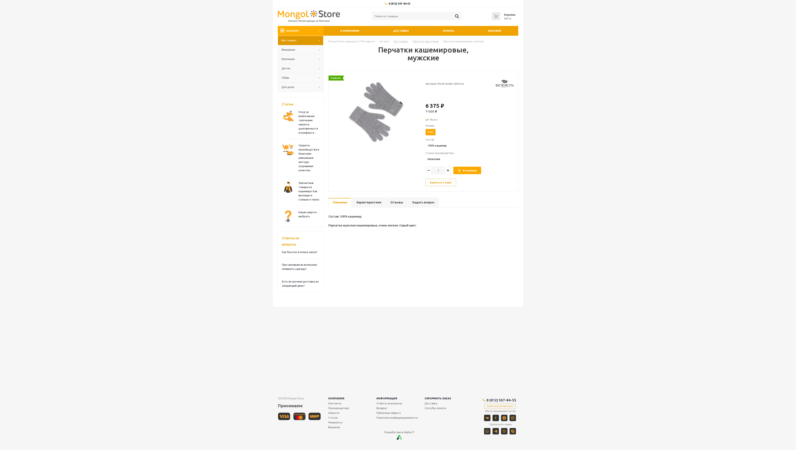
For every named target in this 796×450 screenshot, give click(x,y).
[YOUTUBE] (513, 418)
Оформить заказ (438, 398)
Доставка (401, 30)
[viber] (504, 431)
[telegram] (496, 431)
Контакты (334, 403)
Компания (336, 398)
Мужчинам (288, 58)
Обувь (285, 77)
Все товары (289, 40)
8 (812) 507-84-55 (399, 3)
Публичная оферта (388, 412)
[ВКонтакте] (487, 418)
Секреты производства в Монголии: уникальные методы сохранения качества (308, 158)
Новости (333, 412)
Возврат (381, 408)
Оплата (448, 30)
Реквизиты (335, 422)
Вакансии (334, 427)
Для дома (288, 87)
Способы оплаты (435, 408)
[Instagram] (504, 418)
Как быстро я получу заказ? (299, 252)
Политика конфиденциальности (396, 417)
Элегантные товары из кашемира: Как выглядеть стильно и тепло (308, 191)
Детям (286, 68)
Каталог (292, 30)
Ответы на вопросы (290, 241)
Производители (338, 408)
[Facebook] (496, 418)
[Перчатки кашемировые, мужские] (376, 111)
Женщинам (288, 49)
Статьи (287, 104)
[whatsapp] (487, 431)
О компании (349, 30)
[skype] (513, 431)
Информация (386, 398)
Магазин (494, 30)
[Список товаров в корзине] (504, 19)
